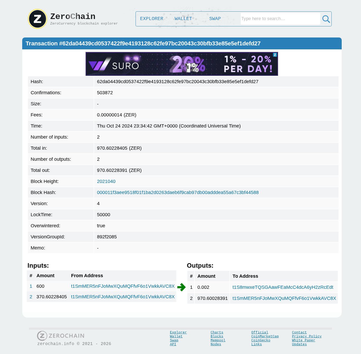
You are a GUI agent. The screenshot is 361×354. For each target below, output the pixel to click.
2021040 (106, 181)
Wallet (176, 336)
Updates (299, 344)
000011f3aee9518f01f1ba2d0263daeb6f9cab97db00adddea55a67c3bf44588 (178, 192)
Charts (217, 332)
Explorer (178, 332)
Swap (174, 340)
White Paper (303, 340)
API (173, 344)
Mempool (218, 340)
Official (259, 332)
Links (256, 344)
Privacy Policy (307, 336)
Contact (299, 332)
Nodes (216, 344)
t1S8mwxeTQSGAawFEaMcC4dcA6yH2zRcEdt (283, 287)
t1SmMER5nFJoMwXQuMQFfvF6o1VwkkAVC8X (123, 286)
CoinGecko (260, 340)
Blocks (217, 336)
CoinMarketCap (265, 336)
